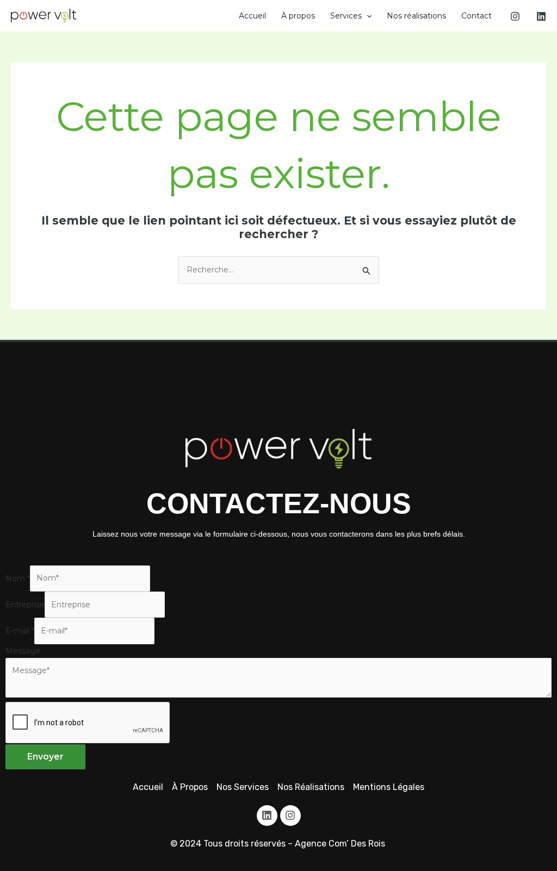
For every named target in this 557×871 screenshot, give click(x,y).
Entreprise (25, 604)
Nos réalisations (416, 16)
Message (22, 651)
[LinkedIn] (541, 16)
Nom (17, 578)
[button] (367, 16)
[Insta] (515, 16)
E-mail (19, 631)
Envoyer (45, 756)
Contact (476, 16)
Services (346, 16)
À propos (298, 16)
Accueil (252, 16)
